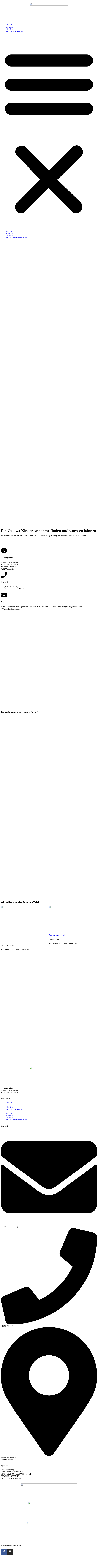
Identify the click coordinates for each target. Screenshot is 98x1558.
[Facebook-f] (4, 1552)
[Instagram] (10, 1552)
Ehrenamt (9, 27)
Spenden (9, 25)
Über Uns (9, 29)
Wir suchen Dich (57, 935)
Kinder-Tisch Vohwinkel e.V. (17, 31)
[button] (49, 131)
